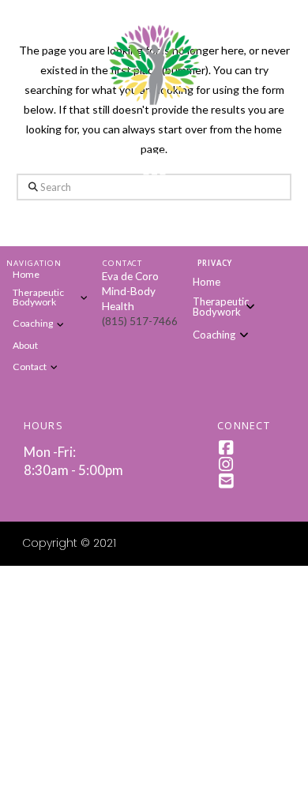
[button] (154, 164)
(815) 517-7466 (140, 321)
